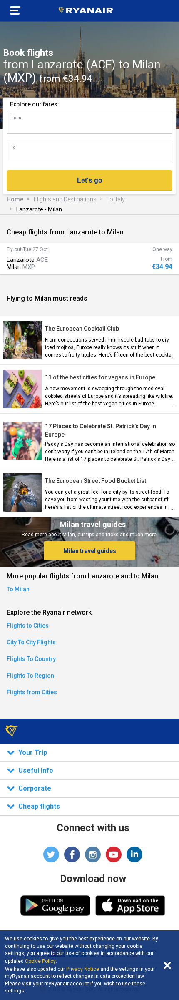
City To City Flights (31, 642)
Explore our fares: (34, 104)
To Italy (115, 199)
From (16, 118)
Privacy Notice (82, 969)
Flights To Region (30, 675)
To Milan (18, 589)
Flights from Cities (32, 692)
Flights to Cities (28, 625)
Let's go (89, 180)
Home (15, 199)
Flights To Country (31, 659)
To (13, 147)
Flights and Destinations (65, 199)
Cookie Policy (40, 961)
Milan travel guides (89, 551)
